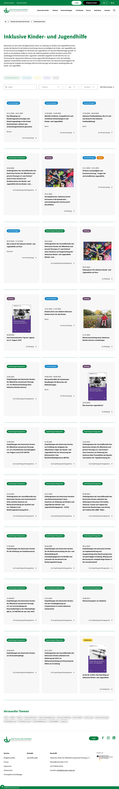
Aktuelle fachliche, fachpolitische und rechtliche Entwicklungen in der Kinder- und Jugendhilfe (59, 118)
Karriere (107, 10)
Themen (55, 10)
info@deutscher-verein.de (66, 770)
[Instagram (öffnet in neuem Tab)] (108, 737)
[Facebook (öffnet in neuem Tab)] (102, 737)
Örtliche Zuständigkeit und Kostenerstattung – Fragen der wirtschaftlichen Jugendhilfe (94, 173)
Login (76, 3)
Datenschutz (8, 770)
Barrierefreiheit (22, 3)
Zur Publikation (105, 689)
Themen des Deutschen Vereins (19, 21)
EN (104, 3)
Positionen (79, 10)
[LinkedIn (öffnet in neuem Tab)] (113, 737)
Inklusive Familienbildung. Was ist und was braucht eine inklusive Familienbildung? (97, 118)
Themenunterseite (39, 21)
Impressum (8, 766)
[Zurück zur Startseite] (16, 10)
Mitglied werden (91, 3)
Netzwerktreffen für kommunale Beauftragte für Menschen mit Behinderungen (57, 382)
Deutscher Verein (43, 10)
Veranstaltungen (66, 10)
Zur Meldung (68, 211)
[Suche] (114, 10)
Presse (88, 10)
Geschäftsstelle (32, 758)
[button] (51, 87)
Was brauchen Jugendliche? (93, 405)
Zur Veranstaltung (28, 138)
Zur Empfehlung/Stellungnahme (23, 190)
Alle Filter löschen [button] (106, 87)
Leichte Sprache (9, 3)
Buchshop (97, 10)
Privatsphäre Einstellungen (13, 774)
